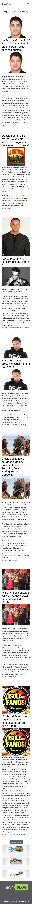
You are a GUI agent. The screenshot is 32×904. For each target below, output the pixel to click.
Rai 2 (6, 834)
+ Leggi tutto (16, 842)
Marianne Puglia (18, 205)
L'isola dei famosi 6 (10, 560)
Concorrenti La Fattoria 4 (12, 328)
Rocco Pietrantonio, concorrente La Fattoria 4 (16, 261)
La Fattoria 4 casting (19, 425)
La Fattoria (7, 122)
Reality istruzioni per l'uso (17, 834)
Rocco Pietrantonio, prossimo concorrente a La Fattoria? (16, 363)
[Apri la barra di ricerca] (22, 4)
